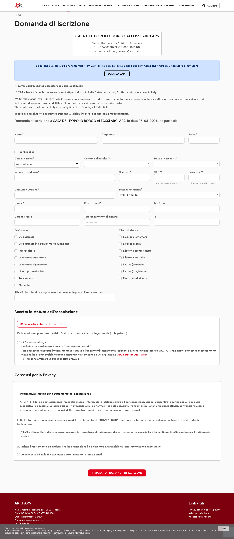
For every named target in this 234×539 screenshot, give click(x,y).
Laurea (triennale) (133, 264)
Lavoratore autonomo (32, 257)
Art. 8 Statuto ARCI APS (131, 354)
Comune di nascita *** (98, 158)
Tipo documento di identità (101, 216)
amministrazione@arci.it (31, 520)
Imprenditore (27, 250)
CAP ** (158, 172)
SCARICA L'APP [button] (117, 73)
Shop (82, 5)
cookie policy (213, 509)
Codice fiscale (23, 216)
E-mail (18, 203)
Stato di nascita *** (165, 158)
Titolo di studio (128, 230)
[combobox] (117, 164)
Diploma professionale (137, 250)
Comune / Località (26, 189)
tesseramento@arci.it (31, 516)
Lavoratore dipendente (33, 264)
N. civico (124, 172)
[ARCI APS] (18, 5)
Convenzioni (187, 5)
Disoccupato (27, 236)
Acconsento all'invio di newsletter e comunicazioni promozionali (61, 454)
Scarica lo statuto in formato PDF (44, 324)
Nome (18, 134)
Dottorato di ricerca (135, 278)
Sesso (192, 134)
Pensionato (26, 278)
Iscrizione (68, 5)
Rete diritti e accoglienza (160, 5)
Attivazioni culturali (101, 5)
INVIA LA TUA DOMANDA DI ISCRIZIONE (117, 472)
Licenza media (132, 243)
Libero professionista (32, 271)
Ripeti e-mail (92, 203)
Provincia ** (195, 172)
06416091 (24, 523)
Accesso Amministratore (201, 516)
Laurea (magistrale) (135, 271)
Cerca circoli (50, 5)
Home (17, 15)
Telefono (159, 203)
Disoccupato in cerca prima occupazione (44, 243)
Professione (21, 230)
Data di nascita (23, 158)
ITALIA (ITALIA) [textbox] (129, 195)
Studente (24, 285)
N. (155, 216)
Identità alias (26, 151)
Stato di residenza (130, 189)
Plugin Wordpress (129, 5)
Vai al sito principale (199, 513)
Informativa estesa (82, 533)
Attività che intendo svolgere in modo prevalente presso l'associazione (58, 292)
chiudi (223, 529)
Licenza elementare (135, 236)
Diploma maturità (134, 257)
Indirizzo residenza (26, 172)
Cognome (108, 134)
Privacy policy (196, 509)
